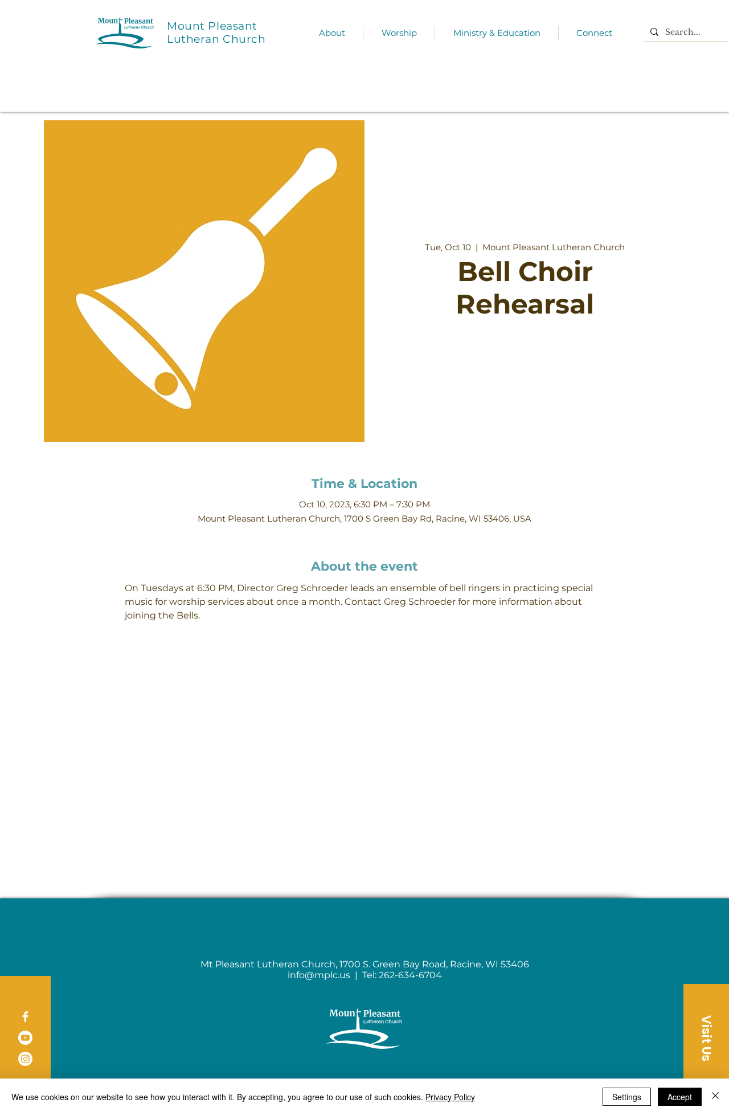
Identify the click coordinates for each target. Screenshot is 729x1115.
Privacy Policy (450, 1096)
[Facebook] (25, 1017)
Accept (679, 1096)
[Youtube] (25, 1038)
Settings (626, 1096)
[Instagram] (25, 1059)
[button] (706, 1038)
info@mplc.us (319, 975)
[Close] (715, 1097)
